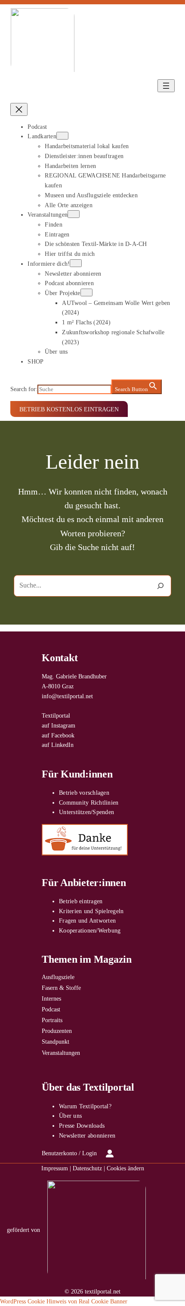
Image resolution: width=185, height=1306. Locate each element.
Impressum (54, 1168)
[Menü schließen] (19, 109)
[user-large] (110, 1153)
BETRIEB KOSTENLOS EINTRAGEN (69, 409)
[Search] (160, 585)
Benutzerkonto (59, 1153)
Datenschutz (87, 1168)
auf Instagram (58, 725)
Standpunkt (55, 1041)
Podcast (51, 1009)
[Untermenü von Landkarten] (62, 136)
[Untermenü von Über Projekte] (86, 292)
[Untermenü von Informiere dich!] (76, 263)
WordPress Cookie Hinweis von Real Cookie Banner (63, 1301)
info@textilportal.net (67, 696)
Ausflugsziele (58, 976)
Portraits (52, 1020)
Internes (51, 998)
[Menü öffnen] (166, 85)
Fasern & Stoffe (61, 987)
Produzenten (57, 1030)
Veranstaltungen (61, 1052)
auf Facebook (58, 735)
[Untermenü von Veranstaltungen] (74, 214)
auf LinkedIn (58, 744)
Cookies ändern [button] (125, 1168)
